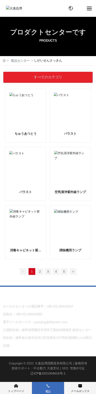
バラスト (70, 133)
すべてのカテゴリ (48, 77)
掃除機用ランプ (70, 250)
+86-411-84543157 (60, 306)
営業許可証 (77, 368)
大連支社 (53, 368)
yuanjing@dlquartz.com (50, 322)
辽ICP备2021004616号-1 (48, 373)
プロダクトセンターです (48, 32)
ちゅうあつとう (26, 133)
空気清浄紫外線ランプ (70, 192)
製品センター (20, 60)
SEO (65, 368)
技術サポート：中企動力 (29, 368)
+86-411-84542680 (28, 314)
